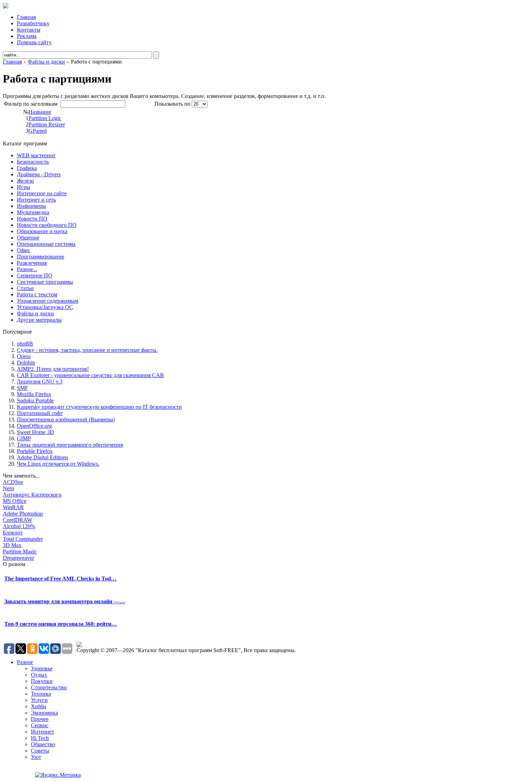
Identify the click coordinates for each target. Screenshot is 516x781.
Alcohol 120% (19, 526)
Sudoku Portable (35, 400)
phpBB (25, 344)
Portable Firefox (35, 451)
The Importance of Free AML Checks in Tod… (60, 579)
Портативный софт (40, 413)
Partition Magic (20, 551)
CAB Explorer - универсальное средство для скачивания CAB (90, 375)
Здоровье (42, 668)
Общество (43, 744)
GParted (37, 131)
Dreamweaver (18, 558)
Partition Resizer (46, 124)
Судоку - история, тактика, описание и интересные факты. (87, 350)
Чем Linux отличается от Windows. (58, 464)
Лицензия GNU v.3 (39, 382)
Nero (8, 488)
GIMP (24, 438)
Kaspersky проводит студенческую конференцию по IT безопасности (99, 407)
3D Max (12, 545)
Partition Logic (44, 118)
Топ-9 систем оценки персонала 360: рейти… (60, 624)
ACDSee (13, 482)
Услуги (39, 700)
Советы (40, 751)
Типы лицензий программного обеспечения (70, 445)
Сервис (39, 725)
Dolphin (26, 363)
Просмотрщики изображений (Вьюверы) (66, 419)
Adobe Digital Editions (42, 457)
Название (39, 112)
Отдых (39, 675)
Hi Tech (40, 738)
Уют (36, 757)
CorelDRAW (17, 520)
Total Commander (23, 539)
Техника (41, 694)
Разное (25, 662)
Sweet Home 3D (35, 432)
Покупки (42, 681)
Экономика (44, 713)
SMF (22, 388)
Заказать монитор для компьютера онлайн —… (64, 601)
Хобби (38, 706)
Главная (12, 62)
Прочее (39, 719)
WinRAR (13, 507)
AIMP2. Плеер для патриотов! (53, 369)
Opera (24, 356)
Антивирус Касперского (32, 495)
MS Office (14, 501)
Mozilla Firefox (34, 394)
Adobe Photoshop (23, 514)
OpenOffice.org (34, 426)
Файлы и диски (46, 62)
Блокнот (13, 533)
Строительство (49, 687)
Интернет (42, 732)
